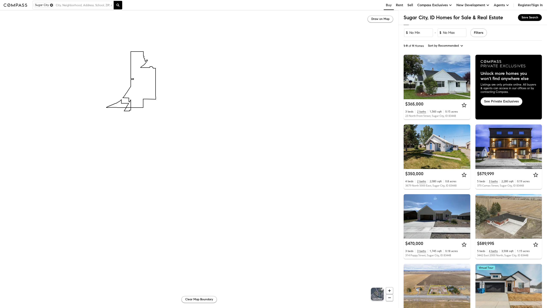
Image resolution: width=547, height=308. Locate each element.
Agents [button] (499, 5)
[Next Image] (465, 77)
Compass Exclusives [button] (432, 5)
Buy (389, 5)
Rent (399, 5)
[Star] (464, 105)
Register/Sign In (530, 5)
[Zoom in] (389, 290)
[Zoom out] (389, 297)
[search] (118, 5)
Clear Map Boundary (199, 299)
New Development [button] (470, 5)
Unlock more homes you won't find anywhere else (505, 76)
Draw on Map (380, 19)
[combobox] (83, 5)
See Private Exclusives (501, 101)
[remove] (51, 5)
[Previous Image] (408, 77)
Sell (410, 5)
